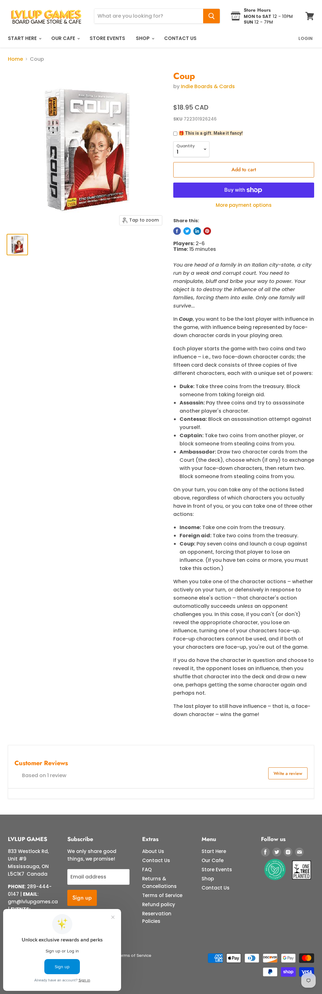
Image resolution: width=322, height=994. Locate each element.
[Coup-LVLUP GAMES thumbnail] (17, 244)
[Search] (211, 16)
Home (15, 59)
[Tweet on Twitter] (187, 231)
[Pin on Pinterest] (207, 231)
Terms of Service (162, 895)
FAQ (147, 869)
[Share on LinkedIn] (197, 231)
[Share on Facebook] (177, 231)
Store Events (107, 38)
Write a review (288, 773)
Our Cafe (63, 38)
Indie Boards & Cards (208, 86)
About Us (153, 851)
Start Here (23, 38)
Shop (143, 38)
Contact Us (180, 38)
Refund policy (158, 904)
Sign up (82, 898)
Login (305, 38)
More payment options (244, 205)
